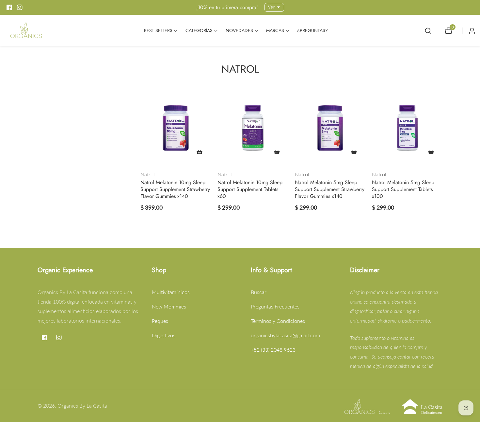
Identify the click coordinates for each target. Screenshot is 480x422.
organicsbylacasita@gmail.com (285, 335)
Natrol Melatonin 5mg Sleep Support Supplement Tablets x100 (403, 189)
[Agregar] (199, 151)
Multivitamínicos (171, 292)
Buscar (258, 292)
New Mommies (169, 306)
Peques (160, 321)
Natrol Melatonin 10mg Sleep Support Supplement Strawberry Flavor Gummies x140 (175, 189)
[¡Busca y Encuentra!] (431, 30)
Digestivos (163, 335)
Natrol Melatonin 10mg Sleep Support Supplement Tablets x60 (249, 189)
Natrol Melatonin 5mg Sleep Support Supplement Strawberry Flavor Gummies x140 (329, 189)
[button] (158, 31)
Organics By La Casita (82, 405)
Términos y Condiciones (278, 321)
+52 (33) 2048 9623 (273, 349)
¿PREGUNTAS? (312, 30)
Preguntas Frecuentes (275, 306)
